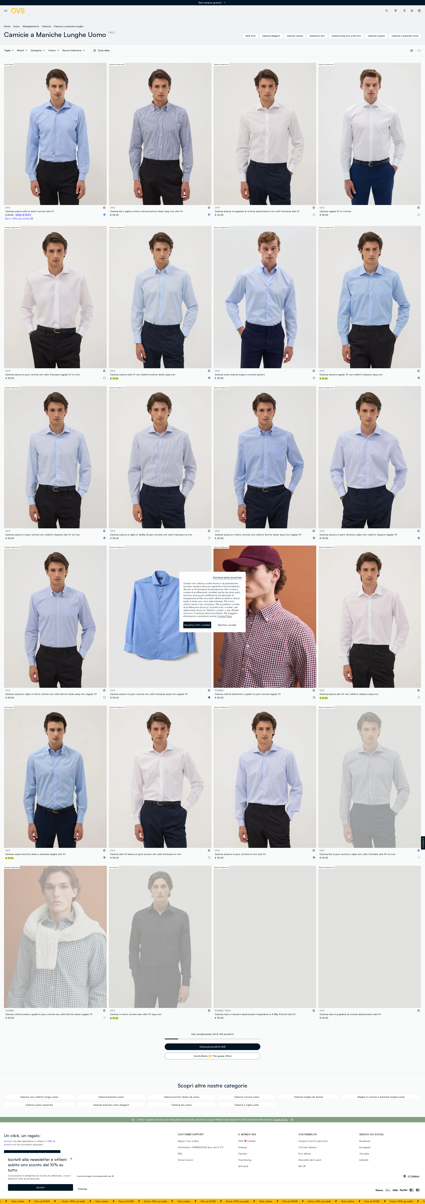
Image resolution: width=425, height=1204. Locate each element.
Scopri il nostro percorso (313, 1141)
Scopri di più (280, 1119)
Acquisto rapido (55, 200)
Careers (242, 1153)
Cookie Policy (224, 616)
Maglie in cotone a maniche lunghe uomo (381, 1096)
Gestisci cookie (227, 624)
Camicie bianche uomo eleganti (111, 1104)
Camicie (46, 26)
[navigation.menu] (5, 10)
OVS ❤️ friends (246, 1141)
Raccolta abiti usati (310, 1159)
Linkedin (364, 1159)
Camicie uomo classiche (39, 1104)
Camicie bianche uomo (111, 1096)
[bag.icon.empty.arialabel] (419, 10)
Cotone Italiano (308, 1147)
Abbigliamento (31, 26)
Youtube (364, 1153)
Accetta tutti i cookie (197, 624)
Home (7, 26)
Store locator (185, 1159)
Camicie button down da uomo (182, 1096)
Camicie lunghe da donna (308, 1096)
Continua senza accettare (227, 577)
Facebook (364, 1141)
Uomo (16, 26)
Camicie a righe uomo (246, 1104)
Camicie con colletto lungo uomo (39, 1096)
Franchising (244, 1159)
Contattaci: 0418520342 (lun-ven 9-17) (200, 1147)
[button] (395, 10)
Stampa (242, 1147)
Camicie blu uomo (181, 1104)
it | (413, 1176)
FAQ (180, 1153)
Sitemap (82, 1188)
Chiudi (416, 1201)
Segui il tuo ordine (188, 1141)
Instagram (365, 1147)
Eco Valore (305, 1153)
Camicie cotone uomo (246, 1096)
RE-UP (302, 1166)
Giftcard (243, 1166)
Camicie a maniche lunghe (69, 26)
